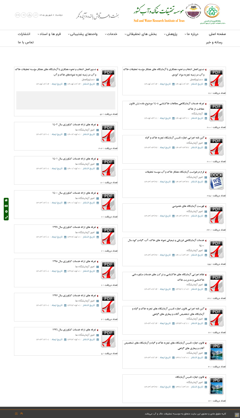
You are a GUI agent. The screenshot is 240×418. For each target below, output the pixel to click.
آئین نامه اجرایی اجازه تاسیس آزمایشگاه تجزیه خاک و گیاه (174, 138)
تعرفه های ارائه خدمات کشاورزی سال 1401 (74, 159)
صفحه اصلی (217, 34)
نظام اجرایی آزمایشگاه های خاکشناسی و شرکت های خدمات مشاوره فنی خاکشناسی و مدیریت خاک (168, 277)
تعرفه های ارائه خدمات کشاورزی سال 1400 (74, 193)
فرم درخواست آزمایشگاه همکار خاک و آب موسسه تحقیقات (174, 172)
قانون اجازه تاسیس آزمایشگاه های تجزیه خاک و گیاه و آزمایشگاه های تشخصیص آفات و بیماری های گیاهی (164, 346)
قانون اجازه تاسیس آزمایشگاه (189, 377)
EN (18, 15)
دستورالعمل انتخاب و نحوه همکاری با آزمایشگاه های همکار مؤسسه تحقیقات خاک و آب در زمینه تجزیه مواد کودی (163, 72)
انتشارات (24, 34)
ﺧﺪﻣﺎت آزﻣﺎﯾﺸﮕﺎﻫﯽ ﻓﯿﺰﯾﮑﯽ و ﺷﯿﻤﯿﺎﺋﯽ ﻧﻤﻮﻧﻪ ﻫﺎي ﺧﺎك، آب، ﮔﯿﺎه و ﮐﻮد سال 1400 (166, 243)
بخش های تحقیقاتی (142, 34)
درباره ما (192, 34)
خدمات (112, 34)
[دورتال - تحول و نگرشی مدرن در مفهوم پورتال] (236, 414)
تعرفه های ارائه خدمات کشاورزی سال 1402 (74, 124)
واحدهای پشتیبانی (84, 34)
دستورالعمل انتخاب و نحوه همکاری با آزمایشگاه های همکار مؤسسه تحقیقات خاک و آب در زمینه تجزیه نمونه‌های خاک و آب (55, 72)
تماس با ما (26, 42)
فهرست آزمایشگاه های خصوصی (188, 206)
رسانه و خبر (214, 42)
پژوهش (171, 34)
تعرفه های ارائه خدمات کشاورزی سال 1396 (74, 330)
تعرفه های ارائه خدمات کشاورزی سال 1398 (74, 261)
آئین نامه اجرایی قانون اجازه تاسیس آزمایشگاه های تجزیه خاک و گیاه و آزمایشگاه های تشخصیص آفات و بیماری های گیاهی (168, 312)
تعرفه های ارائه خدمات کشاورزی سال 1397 (74, 295)
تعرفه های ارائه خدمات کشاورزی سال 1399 (74, 227)
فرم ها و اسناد (50, 34)
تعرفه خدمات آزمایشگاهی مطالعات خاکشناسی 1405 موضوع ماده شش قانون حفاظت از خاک (166, 106)
